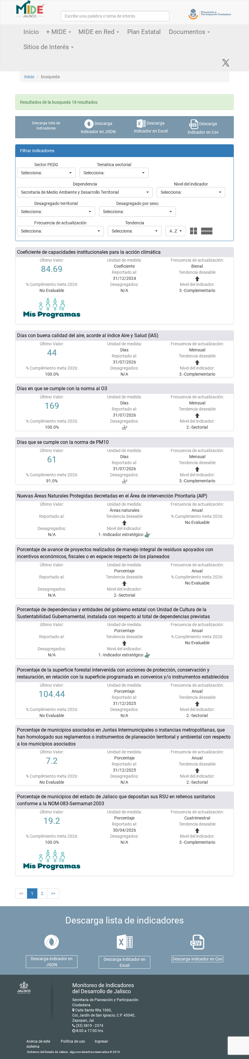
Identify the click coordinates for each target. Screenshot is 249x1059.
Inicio (31, 31)
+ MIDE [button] (57, 31)
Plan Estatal (144, 31)
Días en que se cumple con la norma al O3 (62, 388)
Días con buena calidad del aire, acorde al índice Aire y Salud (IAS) (88, 335)
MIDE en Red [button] (97, 31)
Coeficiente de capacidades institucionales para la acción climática (89, 252)
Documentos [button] (188, 31)
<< (21, 893)
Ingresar (101, 1041)
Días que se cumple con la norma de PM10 (63, 442)
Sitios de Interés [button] (46, 47)
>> (53, 893)
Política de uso (73, 1041)
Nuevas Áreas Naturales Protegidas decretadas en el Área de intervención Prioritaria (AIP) (112, 496)
